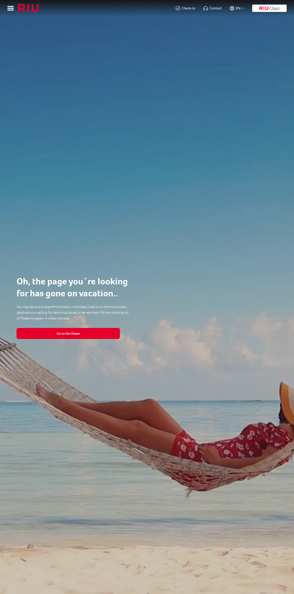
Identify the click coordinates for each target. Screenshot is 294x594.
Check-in (188, 8)
